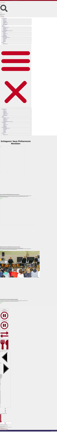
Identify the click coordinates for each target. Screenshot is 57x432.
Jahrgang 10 (4, 41)
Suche (0, 4)
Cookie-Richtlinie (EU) (5, 134)
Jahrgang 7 (4, 39)
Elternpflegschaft (5, 126)
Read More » (1, 198)
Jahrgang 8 (4, 40)
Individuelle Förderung (5, 22)
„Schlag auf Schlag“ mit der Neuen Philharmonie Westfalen (9, 299)
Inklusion (4, 23)
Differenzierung (5, 112)
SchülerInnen (3, 26)
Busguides (4, 29)
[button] (15, 76)
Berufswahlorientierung (4, 36)
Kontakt (3, 42)
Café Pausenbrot (5, 115)
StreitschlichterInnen (5, 28)
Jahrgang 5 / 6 (4, 129)
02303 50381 (2, 16)
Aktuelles (3, 25)
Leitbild (4, 110)
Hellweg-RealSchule (4, 18)
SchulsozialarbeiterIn (5, 33)
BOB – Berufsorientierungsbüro (6, 37)
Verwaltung (4, 34)
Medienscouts (4, 118)
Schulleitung (4, 32)
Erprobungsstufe (5, 21)
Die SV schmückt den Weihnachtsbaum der (9, 194)
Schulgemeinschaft (4, 31)
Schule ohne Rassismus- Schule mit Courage (8, 30)
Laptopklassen (4, 20)
